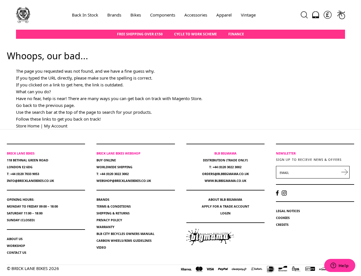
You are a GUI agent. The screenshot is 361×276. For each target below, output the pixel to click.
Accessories (195, 15)
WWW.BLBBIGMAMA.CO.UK (225, 180)
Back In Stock (85, 15)
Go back (24, 105)
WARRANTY (105, 227)
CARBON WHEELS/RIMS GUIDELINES (124, 240)
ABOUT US (15, 239)
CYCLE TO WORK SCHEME (195, 34)
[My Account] (315, 14)
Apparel (224, 15)
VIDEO (101, 247)
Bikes (135, 15)
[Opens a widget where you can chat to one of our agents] (339, 266)
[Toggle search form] (304, 15)
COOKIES (283, 218)
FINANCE (236, 34)
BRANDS (102, 199)
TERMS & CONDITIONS (113, 206)
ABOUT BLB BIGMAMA (225, 199)
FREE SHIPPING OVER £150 (140, 34)
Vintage (248, 15)
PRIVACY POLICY (109, 220)
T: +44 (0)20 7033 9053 (23, 174)
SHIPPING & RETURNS (113, 213)
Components (162, 15)
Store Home (27, 126)
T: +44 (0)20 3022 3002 (112, 174)
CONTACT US (16, 252)
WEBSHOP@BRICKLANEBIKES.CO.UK (123, 180)
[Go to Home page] (23, 15)
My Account (55, 126)
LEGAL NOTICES (288, 211)
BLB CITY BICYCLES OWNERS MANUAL (125, 234)
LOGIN (225, 213)
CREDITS (282, 224)
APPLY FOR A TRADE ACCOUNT (225, 206)
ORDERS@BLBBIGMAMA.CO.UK (225, 174)
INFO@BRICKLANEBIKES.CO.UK (30, 180)
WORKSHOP (16, 245)
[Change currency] (327, 15)
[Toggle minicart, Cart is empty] (341, 15)
